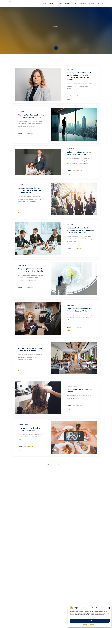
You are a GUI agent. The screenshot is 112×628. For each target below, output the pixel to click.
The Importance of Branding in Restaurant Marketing (30, 429)
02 (53, 465)
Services (59, 3)
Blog (74, 3)
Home (44, 3)
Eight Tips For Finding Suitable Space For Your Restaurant (30, 349)
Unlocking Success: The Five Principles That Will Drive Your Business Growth (29, 190)
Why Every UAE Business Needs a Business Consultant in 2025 (31, 116)
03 (58, 465)
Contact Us (82, 3)
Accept (90, 621)
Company (52, 3)
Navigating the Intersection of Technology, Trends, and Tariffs (30, 270)
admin (69, 96)
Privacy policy (86, 624)
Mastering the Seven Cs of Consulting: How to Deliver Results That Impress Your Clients (80, 230)
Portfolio (68, 3)
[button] (109, 608)
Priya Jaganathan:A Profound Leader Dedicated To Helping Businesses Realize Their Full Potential (79, 76)
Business (79, 96)
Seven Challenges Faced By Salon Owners (80, 390)
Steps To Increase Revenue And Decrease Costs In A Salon (79, 309)
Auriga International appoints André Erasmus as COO (79, 153)
